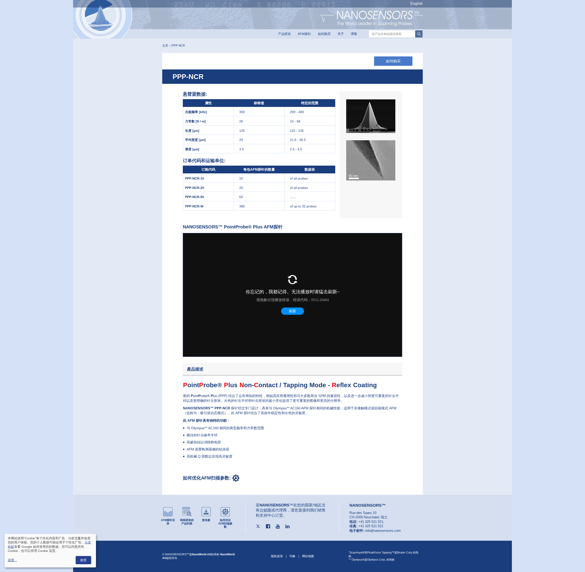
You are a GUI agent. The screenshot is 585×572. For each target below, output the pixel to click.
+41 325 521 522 (370, 526)
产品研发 (284, 34)
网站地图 (308, 556)
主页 (165, 45)
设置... (12, 560)
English (416, 3)
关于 (341, 34)
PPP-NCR (178, 45)
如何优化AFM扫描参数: (207, 477)
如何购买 (324, 34)
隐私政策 (277, 556)
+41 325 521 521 (370, 522)
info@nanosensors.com (383, 530)
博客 (354, 34)
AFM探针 (304, 34)
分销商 (265, 510)
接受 (83, 560)
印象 (292, 556)
